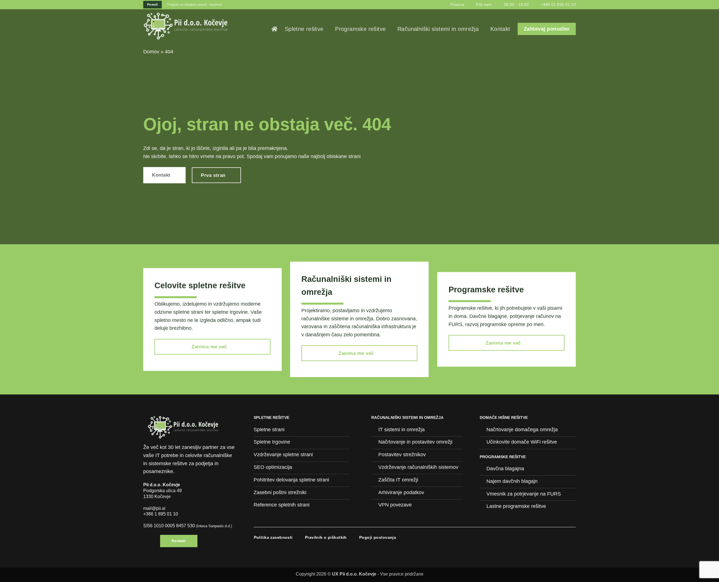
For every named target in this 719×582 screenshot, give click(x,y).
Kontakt (500, 29)
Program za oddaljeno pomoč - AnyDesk (194, 4)
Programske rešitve (360, 29)
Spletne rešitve (304, 29)
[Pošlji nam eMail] (154, 543)
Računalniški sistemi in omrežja (438, 29)
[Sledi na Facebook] (147, 543)
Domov (151, 51)
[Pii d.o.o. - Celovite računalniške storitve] (194, 26)
